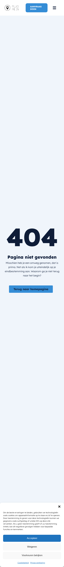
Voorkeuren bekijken (32, 555)
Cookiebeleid (23, 563)
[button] (59, 506)
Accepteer (32, 538)
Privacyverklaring (37, 563)
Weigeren (32, 546)
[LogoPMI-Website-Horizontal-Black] (12, 6)
